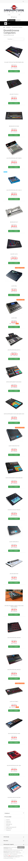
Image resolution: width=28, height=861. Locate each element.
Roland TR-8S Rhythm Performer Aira (14, 62)
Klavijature (8, 27)
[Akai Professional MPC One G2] (14, 179)
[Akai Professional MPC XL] (14, 339)
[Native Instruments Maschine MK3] (14, 467)
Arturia (8, 822)
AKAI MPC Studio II (14, 94)
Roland (8, 830)
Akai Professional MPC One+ (14, 765)
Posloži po (10, 39)
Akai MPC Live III (14, 254)
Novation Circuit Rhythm (14, 797)
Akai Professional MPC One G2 (14, 190)
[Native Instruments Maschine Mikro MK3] (14, 403)
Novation (9, 828)
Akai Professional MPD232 (14, 669)
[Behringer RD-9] (14, 211)
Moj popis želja (23, 2)
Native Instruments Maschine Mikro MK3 (14, 413)
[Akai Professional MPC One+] (14, 755)
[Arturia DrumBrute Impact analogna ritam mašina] (14, 595)
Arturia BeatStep (14, 573)
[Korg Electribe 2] (14, 691)
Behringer (9, 824)
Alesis (8, 821)
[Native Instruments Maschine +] (14, 371)
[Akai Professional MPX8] (14, 723)
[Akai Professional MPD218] (14, 627)
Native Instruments (11, 827)
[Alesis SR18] (14, 307)
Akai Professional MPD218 (14, 637)
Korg (8, 825)
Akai (7, 819)
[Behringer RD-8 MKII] (14, 116)
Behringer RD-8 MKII (14, 126)
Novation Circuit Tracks (14, 509)
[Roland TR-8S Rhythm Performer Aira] (14, 52)
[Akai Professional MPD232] (14, 659)
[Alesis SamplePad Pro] (14, 435)
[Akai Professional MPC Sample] (14, 147)
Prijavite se (14, 17)
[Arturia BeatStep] (14, 563)
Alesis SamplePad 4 (14, 541)
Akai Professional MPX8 (14, 733)
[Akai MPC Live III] (14, 243)
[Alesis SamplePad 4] (14, 531)
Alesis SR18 (14, 318)
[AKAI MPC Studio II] (14, 84)
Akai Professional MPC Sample (14, 158)
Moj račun (6, 840)
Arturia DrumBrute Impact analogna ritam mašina (14, 606)
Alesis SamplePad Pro (14, 445)
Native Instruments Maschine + (14, 381)
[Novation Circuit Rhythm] (14, 787)
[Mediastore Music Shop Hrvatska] (14, 8)
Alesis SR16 (14, 286)
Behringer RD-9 (14, 222)
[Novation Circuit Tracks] (14, 499)
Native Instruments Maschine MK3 (14, 477)
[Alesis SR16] (14, 275)
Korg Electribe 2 (14, 701)
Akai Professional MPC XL (14, 350)
